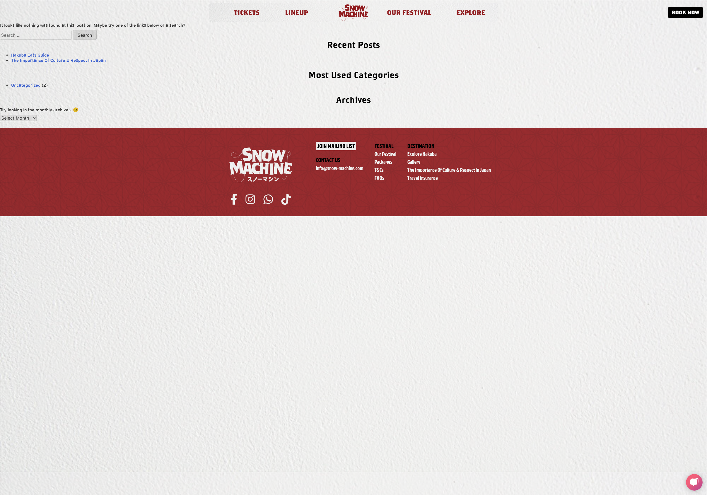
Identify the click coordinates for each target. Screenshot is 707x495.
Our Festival (385, 154)
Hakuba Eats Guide (30, 55)
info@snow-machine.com (339, 168)
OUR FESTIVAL (409, 12)
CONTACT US (328, 160)
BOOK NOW (685, 12)
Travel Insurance (422, 178)
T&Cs (379, 170)
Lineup (296, 12)
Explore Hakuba (422, 154)
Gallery (413, 162)
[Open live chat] (694, 482)
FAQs (379, 178)
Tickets (247, 12)
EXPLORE (471, 12)
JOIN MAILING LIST (336, 146)
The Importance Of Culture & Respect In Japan (58, 60)
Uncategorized (26, 85)
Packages (383, 162)
